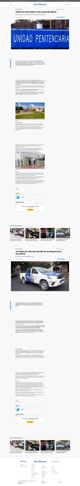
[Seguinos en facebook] (25, 461)
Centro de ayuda (43, 481)
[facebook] (59, 17)
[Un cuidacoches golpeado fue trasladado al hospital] (63, 233)
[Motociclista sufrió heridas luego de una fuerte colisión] (17, 233)
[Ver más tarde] (56, 17)
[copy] (64, 17)
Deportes (15, 0)
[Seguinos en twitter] (20, 461)
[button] (40, 47)
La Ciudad (12, 0)
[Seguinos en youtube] (22, 461)
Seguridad (19, 0)
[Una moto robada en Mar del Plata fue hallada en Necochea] (32, 233)
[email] (62, 17)
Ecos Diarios (22, 197)
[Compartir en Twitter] (61, 17)
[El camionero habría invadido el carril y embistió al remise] (47, 233)
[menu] (11, 4)
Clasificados (27, 0)
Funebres (23, 0)
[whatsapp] (58, 17)
